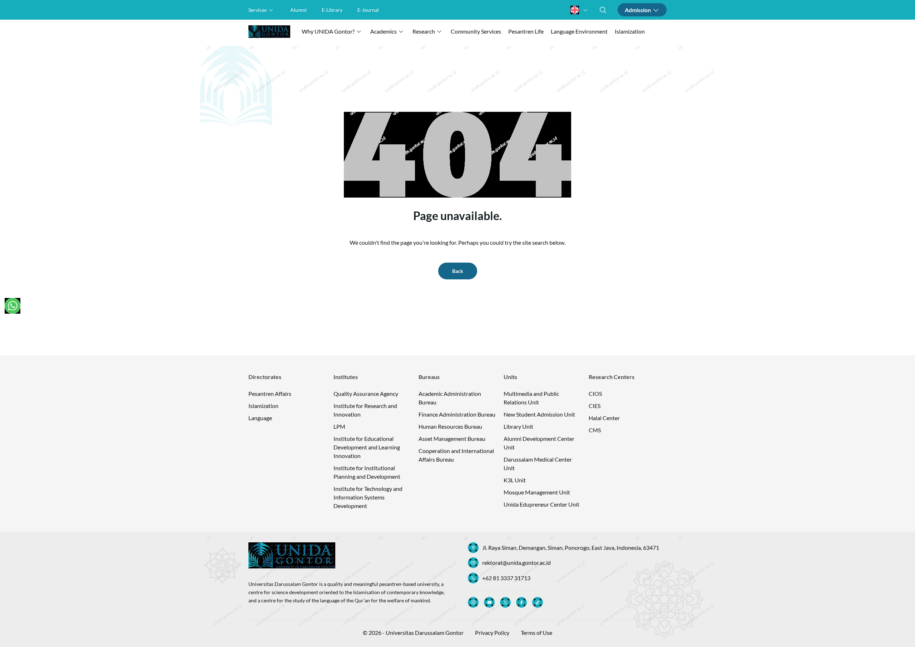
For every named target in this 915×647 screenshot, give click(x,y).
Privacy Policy (492, 632)
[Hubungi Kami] (12, 306)
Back (457, 271)
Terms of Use (536, 632)
